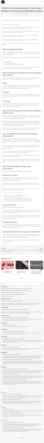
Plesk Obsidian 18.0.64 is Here (8, 409)
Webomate (3, 392)
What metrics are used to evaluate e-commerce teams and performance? (17, 359)
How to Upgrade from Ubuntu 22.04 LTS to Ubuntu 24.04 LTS (14, 338)
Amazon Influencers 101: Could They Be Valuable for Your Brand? (33, 250)
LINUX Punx (3, 345)
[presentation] (7, 265)
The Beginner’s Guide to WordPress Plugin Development (11, 301)
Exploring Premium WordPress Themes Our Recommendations (15, 379)
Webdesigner (4, 352)
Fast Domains (4, 336)
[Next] (41, 269)
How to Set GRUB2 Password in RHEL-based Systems (13, 427)
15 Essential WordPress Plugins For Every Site (11, 374)
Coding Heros (4, 329)
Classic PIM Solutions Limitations (7, 296)
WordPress (3, 367)
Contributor (19, 13)
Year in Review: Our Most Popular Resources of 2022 (22, 272)
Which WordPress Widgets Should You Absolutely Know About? (15, 368)
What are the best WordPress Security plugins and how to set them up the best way (16, 288)
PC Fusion (3, 407)
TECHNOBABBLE (4, 307)
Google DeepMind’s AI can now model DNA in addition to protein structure (15, 309)
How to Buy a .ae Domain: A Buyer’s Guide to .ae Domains (14, 331)
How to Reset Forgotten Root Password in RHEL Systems (13, 422)
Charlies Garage (5, 315)
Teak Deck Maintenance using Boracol (10, 324)
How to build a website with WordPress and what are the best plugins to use (15, 290)
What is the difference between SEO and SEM (11, 354)
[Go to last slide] (2, 269)
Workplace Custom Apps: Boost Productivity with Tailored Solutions (15, 317)
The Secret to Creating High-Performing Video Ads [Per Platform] (13, 294)
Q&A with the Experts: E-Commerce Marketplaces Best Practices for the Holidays (10, 250)
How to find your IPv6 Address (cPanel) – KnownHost (13, 413)
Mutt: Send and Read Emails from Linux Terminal (12, 399)
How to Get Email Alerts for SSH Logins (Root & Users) (13, 394)
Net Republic (4, 323)
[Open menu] (42, 2)
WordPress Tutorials (6, 298)
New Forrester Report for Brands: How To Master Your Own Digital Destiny (36, 272)
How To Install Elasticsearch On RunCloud (10, 346)
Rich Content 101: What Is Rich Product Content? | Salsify (11, 292)
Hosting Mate (4, 420)
